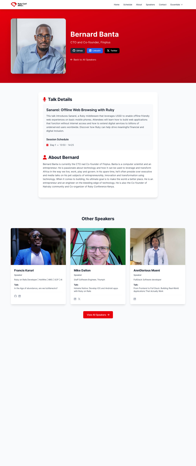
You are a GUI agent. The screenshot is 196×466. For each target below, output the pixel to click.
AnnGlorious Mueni (147, 270)
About (139, 4)
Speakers (150, 4)
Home (116, 4)
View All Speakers (96, 314)
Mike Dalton (82, 270)
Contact (162, 4)
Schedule (127, 4)
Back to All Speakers (85, 59)
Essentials (175, 4)
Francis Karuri (24, 270)
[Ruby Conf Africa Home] (19, 4)
